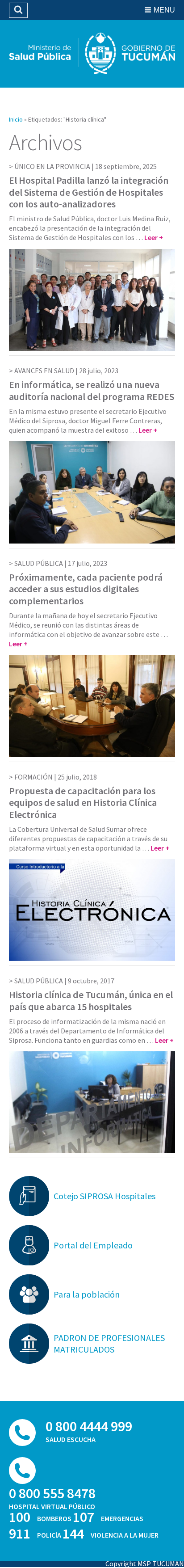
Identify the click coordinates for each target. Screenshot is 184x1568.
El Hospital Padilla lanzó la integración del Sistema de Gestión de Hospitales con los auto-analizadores (88, 192)
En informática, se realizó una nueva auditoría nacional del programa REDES (91, 390)
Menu (164, 10)
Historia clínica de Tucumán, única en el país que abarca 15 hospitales (91, 1000)
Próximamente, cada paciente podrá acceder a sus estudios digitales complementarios (86, 589)
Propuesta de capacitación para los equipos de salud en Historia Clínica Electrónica (83, 802)
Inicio (16, 119)
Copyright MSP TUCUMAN (144, 1563)
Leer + (153, 237)
